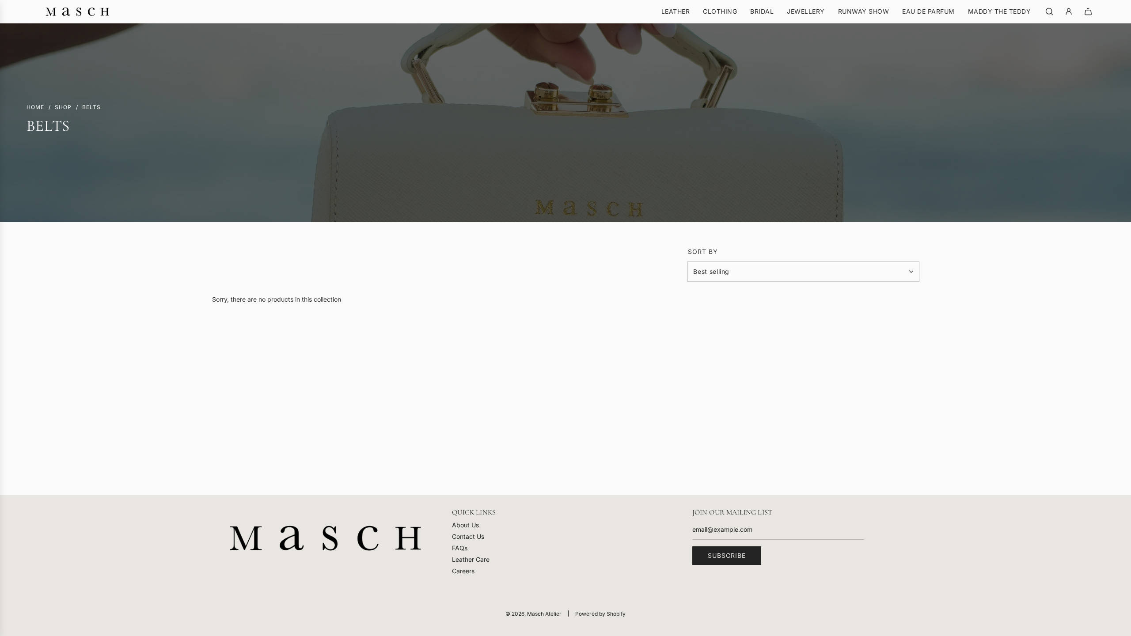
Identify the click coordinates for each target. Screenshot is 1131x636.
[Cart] (1088, 11)
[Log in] (1068, 11)
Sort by (703, 252)
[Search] (1049, 11)
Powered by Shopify (600, 613)
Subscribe (727, 555)
